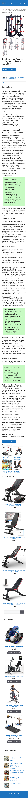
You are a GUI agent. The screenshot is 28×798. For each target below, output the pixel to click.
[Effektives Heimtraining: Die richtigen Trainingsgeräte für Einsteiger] (6, 765)
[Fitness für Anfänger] (6, 785)
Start (3, 9)
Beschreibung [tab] (7, 82)
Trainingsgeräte (9, 9)
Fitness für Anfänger (15, 783)
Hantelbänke (9, 75)
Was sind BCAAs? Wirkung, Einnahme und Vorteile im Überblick (17, 772)
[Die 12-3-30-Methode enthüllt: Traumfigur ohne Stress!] (6, 759)
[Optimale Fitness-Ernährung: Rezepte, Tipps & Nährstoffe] (6, 779)
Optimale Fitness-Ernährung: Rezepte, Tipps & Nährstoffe (17, 779)
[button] (20, 3)
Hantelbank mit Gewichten (13, 77)
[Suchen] (22, 612)
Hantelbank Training (12, 78)
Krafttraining (17, 9)
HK (19, 796)
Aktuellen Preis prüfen (9, 69)
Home (10, 793)
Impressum (16, 793)
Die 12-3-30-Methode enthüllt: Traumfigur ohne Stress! (16, 758)
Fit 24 (9, 3)
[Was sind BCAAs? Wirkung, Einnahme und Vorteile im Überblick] (6, 772)
